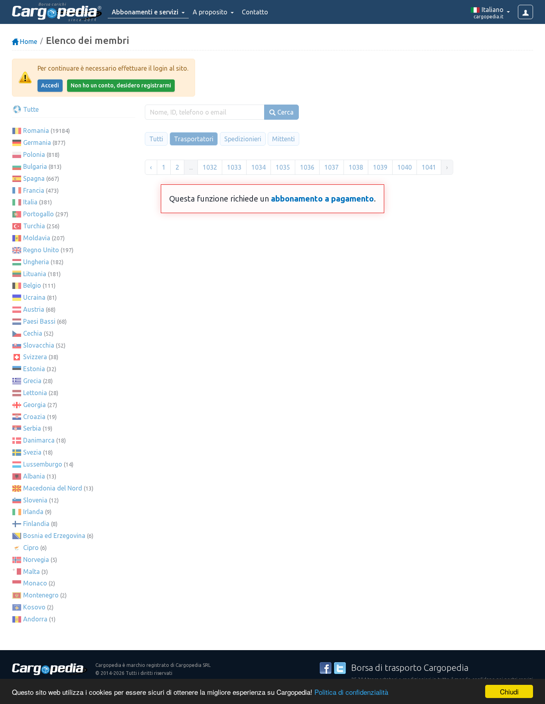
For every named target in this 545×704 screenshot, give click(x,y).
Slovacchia (38, 345)
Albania (34, 476)
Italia (30, 202)
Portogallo (38, 214)
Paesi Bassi (39, 321)
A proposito (211, 12)
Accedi (50, 85)
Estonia (34, 368)
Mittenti (283, 138)
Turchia (34, 225)
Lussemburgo (42, 464)
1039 (380, 167)
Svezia (32, 452)
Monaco (35, 583)
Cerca (285, 112)
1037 (331, 167)
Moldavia (36, 237)
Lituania (34, 273)
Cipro (31, 547)
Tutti (156, 138)
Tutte (30, 109)
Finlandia (36, 523)
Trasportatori (193, 138)
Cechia (32, 333)
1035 (283, 167)
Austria (33, 309)
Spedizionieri (242, 138)
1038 (356, 167)
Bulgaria (35, 166)
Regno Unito (41, 249)
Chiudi (509, 691)
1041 (429, 167)
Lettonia (35, 392)
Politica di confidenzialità (351, 692)
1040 (404, 167)
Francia (33, 190)
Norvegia (36, 559)
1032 (210, 167)
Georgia (34, 404)
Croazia (34, 416)
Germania (37, 142)
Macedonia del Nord (52, 488)
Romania (36, 130)
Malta (31, 571)
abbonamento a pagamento (322, 198)
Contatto (255, 12)
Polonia (34, 154)
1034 (258, 167)
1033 (234, 167)
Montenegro (41, 595)
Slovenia (35, 500)
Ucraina (34, 297)
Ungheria (36, 261)
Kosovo (34, 607)
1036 (307, 167)
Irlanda (33, 511)
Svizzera (35, 356)
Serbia (32, 428)
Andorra (35, 619)
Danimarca (39, 440)
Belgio (32, 285)
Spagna (34, 178)
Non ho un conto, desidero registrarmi (121, 85)
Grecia (32, 380)
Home (27, 41)
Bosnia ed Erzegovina (54, 535)
